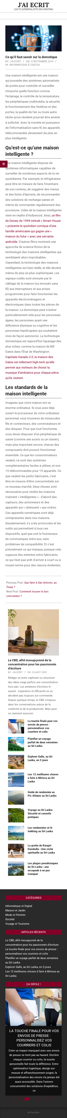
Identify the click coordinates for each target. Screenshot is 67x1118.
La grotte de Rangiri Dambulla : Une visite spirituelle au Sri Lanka (41, 849)
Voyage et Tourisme (17, 923)
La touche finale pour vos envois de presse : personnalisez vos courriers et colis (34, 1038)
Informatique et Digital (24, 64)
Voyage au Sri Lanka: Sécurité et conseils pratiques (40, 813)
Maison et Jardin (15, 910)
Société (9, 919)
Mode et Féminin (15, 914)
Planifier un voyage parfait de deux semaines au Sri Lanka (43, 742)
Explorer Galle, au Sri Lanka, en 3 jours (28, 967)
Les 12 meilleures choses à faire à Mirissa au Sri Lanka (43, 778)
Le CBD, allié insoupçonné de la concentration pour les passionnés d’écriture (32, 664)
